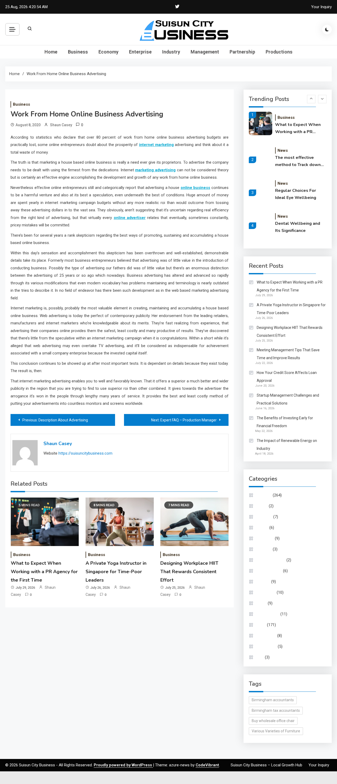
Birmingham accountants (273, 700)
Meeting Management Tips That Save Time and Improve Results (288, 354)
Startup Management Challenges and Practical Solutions (288, 399)
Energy (262, 527)
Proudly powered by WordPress (123, 765)
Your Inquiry (321, 6)
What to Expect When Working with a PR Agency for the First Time (44, 571)
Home (50, 52)
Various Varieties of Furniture (276, 731)
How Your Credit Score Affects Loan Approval (287, 377)
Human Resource (271, 560)
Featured (264, 549)
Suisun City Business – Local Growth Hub (266, 765)
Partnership (242, 52)
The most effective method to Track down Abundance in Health (298, 161)
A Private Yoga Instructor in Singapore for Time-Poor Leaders (116, 571)
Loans (262, 603)
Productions (279, 52)
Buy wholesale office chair (273, 721)
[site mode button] (327, 29)
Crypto (262, 506)
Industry (171, 52)
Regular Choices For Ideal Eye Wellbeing (295, 194)
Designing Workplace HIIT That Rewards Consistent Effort (189, 571)
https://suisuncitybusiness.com (85, 453)
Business (78, 52)
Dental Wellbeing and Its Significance (297, 227)
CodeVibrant (207, 765)
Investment (266, 592)
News (282, 150)
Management (205, 52)
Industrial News (269, 571)
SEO (260, 657)
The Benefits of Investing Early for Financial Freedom (285, 422)
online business (195, 187)
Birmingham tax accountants (276, 710)
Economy (108, 52)
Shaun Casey (61, 125)
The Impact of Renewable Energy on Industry (287, 445)
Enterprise (140, 52)
